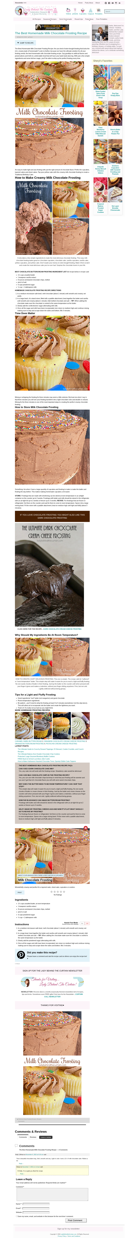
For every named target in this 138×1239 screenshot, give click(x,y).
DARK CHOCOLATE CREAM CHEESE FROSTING (62, 629)
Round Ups (79, 19)
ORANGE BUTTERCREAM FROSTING (29, 744)
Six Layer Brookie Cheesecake (115, 208)
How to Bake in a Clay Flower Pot (115, 132)
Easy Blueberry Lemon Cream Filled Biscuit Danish (100, 132)
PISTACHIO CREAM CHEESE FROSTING (61, 744)
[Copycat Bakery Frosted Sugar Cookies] (100, 202)
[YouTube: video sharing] (112, 3)
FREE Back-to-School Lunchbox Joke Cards (34, 759)
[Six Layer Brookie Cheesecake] (115, 202)
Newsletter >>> (20, 3)
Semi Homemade (65, 19)
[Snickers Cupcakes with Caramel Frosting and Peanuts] (115, 163)
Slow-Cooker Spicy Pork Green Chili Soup (100, 94)
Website (19, 1212)
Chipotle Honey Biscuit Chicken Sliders (100, 170)
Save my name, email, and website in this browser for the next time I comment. (45, 1216)
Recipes (39, 1119)
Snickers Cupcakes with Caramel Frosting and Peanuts (115, 170)
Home (80, 3)
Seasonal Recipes (49, 19)
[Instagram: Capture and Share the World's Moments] (115, 3)
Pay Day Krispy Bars (115, 94)
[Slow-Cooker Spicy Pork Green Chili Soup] (100, 89)
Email (18, 1208)
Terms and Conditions (74, 1236)
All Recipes (37, 19)
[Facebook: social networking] (108, 3)
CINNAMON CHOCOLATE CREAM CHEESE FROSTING (64, 741)
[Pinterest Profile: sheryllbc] (22, 955)
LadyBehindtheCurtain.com (68, 1234)
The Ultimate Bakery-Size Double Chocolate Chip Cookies (39, 754)
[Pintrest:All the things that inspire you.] (105, 3)
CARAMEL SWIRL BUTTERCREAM (28, 741)
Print (20, 892)
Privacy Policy (62, 1236)
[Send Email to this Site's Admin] (119, 3)
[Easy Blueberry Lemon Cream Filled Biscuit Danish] (100, 125)
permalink (21, 1121)
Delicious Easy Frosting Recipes (27, 1119)
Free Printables (101, 19)
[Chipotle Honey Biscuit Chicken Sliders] (100, 163)
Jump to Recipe (26, 43)
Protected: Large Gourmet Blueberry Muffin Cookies (36, 756)
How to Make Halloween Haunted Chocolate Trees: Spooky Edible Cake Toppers (47, 761)
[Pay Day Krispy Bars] (115, 89)
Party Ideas (89, 3)
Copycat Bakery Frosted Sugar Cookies (100, 208)
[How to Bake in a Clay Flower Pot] (115, 125)
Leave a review (46, 1137)
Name (18, 1204)
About (97, 3)
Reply (21, 1163)
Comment (20, 1187)
